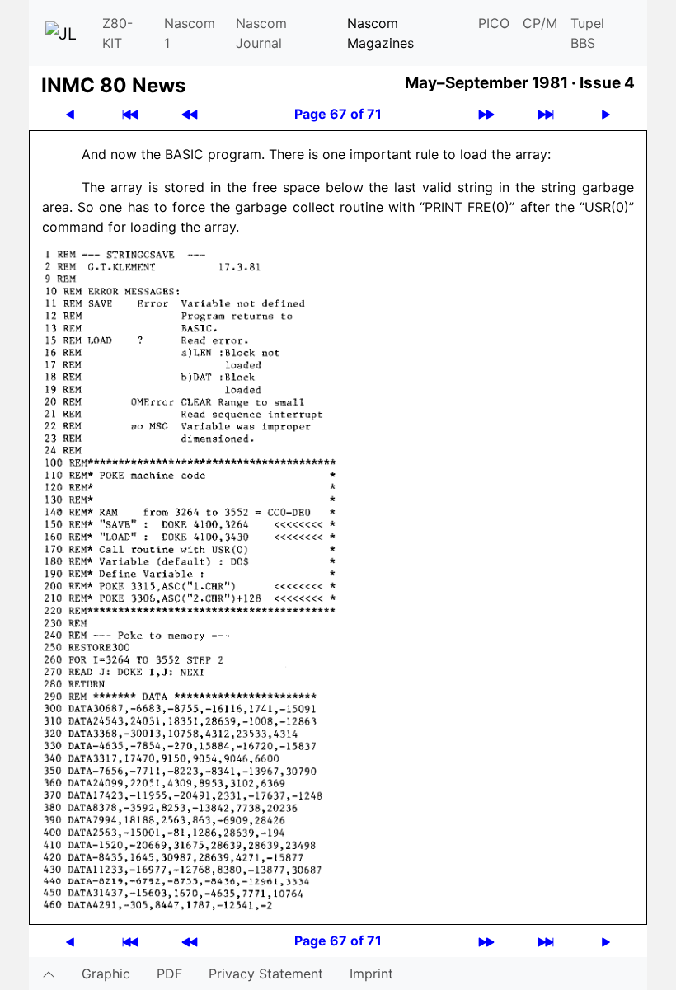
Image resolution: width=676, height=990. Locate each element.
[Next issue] (486, 114)
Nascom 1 (189, 33)
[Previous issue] (190, 114)
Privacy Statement (266, 973)
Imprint (371, 973)
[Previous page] (70, 114)
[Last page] (546, 114)
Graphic (106, 973)
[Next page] (606, 114)
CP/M (540, 23)
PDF (169, 973)
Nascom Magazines (380, 33)
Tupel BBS (587, 33)
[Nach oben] (48, 973)
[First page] (130, 114)
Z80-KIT (117, 33)
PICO (493, 23)
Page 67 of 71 (338, 114)
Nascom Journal (261, 33)
